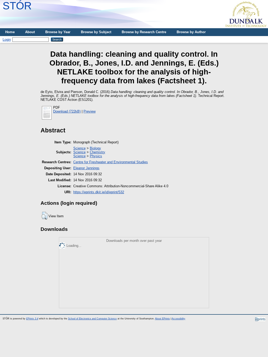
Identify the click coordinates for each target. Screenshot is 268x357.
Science (79, 148)
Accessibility (178, 318)
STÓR (17, 5)
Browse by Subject (96, 32)
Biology (95, 148)
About (30, 32)
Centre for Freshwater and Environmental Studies (110, 162)
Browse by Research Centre (144, 32)
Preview (89, 111)
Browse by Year (57, 32)
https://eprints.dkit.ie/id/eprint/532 (98, 192)
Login (7, 40)
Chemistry (97, 152)
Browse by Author (191, 32)
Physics (96, 156)
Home (10, 32)
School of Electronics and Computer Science (92, 318)
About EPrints (162, 318)
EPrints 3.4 (32, 318)
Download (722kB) (67, 111)
